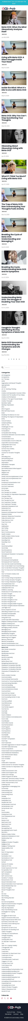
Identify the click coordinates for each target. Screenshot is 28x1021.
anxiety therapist (7, 401)
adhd (3, 381)
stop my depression (8, 908)
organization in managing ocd (11, 786)
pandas (4, 796)
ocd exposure (6, 705)
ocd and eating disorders (9, 683)
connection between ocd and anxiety (13, 435)
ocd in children (6, 715)
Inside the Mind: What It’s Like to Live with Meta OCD (14, 89)
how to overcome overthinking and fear (13, 571)
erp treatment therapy (9, 502)
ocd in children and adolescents (12, 717)
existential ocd (6, 508)
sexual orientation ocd (9, 882)
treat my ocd (6, 949)
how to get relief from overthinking (13, 566)
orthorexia (5, 788)
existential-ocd (6, 510)
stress (3, 914)
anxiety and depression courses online (14, 393)
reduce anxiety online (8, 834)
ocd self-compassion (8, 739)
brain (3, 413)
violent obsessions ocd (9, 989)
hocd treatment (7, 552)
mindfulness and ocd (8, 653)
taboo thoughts (7, 931)
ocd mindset (5, 721)
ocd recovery (6, 733)
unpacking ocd (6, 983)
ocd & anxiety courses (8, 675)
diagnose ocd (6, 470)
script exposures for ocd (9, 868)
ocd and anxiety (7, 677)
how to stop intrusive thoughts (11, 580)
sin (2, 892)
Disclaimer (8, 1014)
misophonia (5, 655)
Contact (16, 1014)
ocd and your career (8, 693)
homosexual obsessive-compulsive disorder (12, 555)
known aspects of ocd (9, 610)
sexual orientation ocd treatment (12, 884)
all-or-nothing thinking (9, 389)
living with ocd (6, 617)
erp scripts (5, 488)
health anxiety (6, 534)
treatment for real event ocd (11, 953)
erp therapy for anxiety (9, 492)
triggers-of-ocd (7, 961)
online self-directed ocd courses (12, 780)
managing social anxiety (9, 631)
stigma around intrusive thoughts (12, 904)
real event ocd (6, 822)
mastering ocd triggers (9, 637)
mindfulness (5, 651)
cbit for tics (5, 425)
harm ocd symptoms (8, 532)
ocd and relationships (8, 687)
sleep (3, 900)
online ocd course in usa (9, 771)
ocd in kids (5, 719)
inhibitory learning (7, 590)
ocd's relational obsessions (10, 753)
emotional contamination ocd (11, 482)
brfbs (3, 419)
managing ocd (6, 629)
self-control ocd (7, 876)
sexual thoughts (7, 888)
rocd (3, 850)
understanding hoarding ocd (10, 971)
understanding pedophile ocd (11, 977)
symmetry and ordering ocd (10, 923)
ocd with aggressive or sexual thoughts (14, 745)
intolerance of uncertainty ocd (11, 592)
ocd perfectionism (7, 725)
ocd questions (6, 731)
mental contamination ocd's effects (13, 645)
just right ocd (6, 608)
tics (3, 943)
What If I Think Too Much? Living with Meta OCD (14, 177)
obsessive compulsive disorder (11, 665)
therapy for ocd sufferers (10, 933)
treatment (5, 951)
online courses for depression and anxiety (12, 768)
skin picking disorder (8, 898)
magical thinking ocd (8, 623)
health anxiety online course (10, 536)
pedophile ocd (6, 798)
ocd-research (6, 757)
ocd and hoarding (7, 685)
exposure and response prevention (12, 512)
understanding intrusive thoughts (12, 973)
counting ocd (6, 451)
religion (4, 840)
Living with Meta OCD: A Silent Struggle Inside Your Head (13, 59)
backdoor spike (6, 403)
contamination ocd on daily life (11, 441)
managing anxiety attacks (10, 627)
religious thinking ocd (8, 846)
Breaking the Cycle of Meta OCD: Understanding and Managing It (12, 237)
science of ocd (6, 866)
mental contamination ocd (10, 643)
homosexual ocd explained (10, 560)
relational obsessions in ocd (10, 836)
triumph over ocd (7, 963)
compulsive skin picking (9, 433)
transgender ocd (7, 947)
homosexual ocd (7, 558)
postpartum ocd (7, 814)
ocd (3, 673)
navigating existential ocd (9, 663)
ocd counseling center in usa (11, 697)
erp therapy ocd (7, 498)
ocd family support (8, 707)
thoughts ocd (6, 937)
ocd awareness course (9, 695)
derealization (6, 466)
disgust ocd (5, 472)
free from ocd (6, 522)
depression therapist (8, 464)
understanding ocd (7, 975)
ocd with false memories (9, 747)
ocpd (3, 761)
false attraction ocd (8, 518)
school (4, 862)
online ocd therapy (8, 774)
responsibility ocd (7, 848)
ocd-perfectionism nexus (9, 755)
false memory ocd (7, 520)
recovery (4, 832)
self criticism (5, 874)
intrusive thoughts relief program (12, 604)
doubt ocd (5, 480)
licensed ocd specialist (9, 614)
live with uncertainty (8, 615)
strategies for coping (8, 912)
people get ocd (6, 802)
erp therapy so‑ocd (8, 500)
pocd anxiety (5, 812)
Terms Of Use (11, 1012)
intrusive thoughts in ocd (9, 600)
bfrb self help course (8, 411)
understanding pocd (8, 979)
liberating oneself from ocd (10, 611)
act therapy (5, 379)
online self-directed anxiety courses (13, 778)
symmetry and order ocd (10, 922)
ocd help (4, 713)
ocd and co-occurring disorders (12, 681)
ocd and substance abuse (10, 689)
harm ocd (5, 530)
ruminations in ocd (7, 858)
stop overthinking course (9, 910)
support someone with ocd (10, 918)
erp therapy (5, 490)
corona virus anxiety (8, 449)
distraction (5, 474)
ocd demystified (7, 701)
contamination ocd (8, 439)
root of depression (7, 852)
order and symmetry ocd (10, 782)
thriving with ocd (7, 939)
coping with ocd (7, 447)
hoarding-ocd (6, 542)
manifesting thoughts (8, 633)
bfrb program (6, 409)
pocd (3, 810)
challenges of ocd (7, 427)
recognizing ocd (7, 828)
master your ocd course (9, 635)
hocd (3, 544)
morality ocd (5, 659)
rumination (5, 854)
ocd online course (7, 723)
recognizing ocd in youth (9, 830)
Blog (21, 1014)
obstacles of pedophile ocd (10, 671)
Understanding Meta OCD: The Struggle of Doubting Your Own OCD (13, 299)
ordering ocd (6, 784)
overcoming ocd (7, 792)
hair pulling (5, 528)
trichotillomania (6, 957)
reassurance (5, 826)
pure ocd (4, 818)
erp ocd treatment (8, 484)
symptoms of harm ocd (9, 928)
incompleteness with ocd (10, 586)
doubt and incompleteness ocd (11, 478)
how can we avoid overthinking (11, 564)
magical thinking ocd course (10, 625)
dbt (3, 454)
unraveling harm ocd (8, 985)
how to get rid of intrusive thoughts (13, 568)
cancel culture (6, 421)
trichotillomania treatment (10, 959)
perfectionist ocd (7, 808)
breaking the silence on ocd (10, 415)
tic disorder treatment (9, 941)
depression (5, 462)
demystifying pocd (7, 458)
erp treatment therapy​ (9, 504)
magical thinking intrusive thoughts (12, 621)
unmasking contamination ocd (11, 981)
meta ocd (4, 34)
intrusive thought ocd (8, 596)
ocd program (6, 727)
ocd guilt (4, 711)
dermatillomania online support (11, 468)
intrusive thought (7, 594)
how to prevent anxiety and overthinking (10, 575)
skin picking (5, 896)
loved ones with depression (10, 619)
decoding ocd (6, 457)
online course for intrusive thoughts (13, 765)
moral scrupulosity (7, 657)
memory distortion (7, 639)
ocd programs (6, 729)
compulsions (5, 431)
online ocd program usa (9, 772)
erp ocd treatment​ (8, 486)
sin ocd (4, 894)
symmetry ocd (6, 926)
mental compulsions (8, 641)
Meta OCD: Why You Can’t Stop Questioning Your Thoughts (14, 118)
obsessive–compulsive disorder (11, 669)
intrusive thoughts (7, 598)
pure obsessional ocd (8, 816)
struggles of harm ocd (9, 916)
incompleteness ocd (8, 584)
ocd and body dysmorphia (10, 679)
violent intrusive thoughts (9, 987)
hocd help (5, 548)
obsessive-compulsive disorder (11, 667)
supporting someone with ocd (11, 920)
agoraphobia (6, 385)
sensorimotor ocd (7, 880)
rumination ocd (6, 856)
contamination (6, 437)
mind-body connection (9, 649)
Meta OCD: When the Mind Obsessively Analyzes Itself (14, 29)
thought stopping (7, 935)
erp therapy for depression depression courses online (14, 495)
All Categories (6, 375)
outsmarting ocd (7, 790)
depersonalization (7, 460)
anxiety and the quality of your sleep (13, 395)
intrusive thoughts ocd (9, 602)
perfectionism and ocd (9, 804)
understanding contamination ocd (12, 969)
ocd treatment (6, 743)
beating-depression (8, 405)
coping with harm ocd (9, 445)
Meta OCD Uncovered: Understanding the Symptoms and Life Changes (12, 345)
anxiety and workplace (9, 397)
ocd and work (6, 691)
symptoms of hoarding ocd (10, 929)
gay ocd (4, 524)
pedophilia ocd (6, 800)
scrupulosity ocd (7, 870)
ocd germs (5, 709)
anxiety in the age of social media (12, 399)
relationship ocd (7, 838)
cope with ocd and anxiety (10, 443)
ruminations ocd (7, 860)
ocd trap (4, 741)
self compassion (7, 872)
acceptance (5, 377)
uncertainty (5, 967)
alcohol (4, 387)
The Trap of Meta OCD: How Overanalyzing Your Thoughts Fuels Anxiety (13, 206)
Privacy (19, 1012)
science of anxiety (7, 864)
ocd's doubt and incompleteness (12, 751)
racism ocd (5, 820)
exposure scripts (7, 514)
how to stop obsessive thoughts (12, 582)
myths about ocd (7, 661)
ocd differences (7, 703)
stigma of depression (8, 906)
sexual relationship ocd (9, 886)
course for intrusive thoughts (11, 453)
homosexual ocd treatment (10, 562)
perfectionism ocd (7, 806)
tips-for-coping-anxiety (9, 945)
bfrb (3, 407)
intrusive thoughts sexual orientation (13, 606)
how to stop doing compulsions (11, 578)
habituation (5, 526)
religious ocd (6, 844)
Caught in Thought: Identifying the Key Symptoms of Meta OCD (13, 330)
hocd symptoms (7, 550)
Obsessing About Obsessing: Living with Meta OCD (12, 148)
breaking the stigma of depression (12, 417)
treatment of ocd (7, 955)
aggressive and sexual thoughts (11, 383)
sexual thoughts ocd (8, 890)
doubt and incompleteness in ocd (12, 476)
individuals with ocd (8, 588)
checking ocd (6, 429)
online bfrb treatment (8, 763)
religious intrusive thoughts (10, 842)
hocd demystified (7, 546)
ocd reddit (5, 735)
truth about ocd (7, 965)
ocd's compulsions (7, 749)
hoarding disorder (7, 538)
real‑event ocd (6, 824)
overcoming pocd (7, 794)
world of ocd (6, 991)
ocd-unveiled (6, 759)
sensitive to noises (7, 878)
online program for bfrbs (9, 776)
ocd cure (4, 699)
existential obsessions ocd (10, 506)
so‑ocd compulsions (8, 902)
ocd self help (6, 737)
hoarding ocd (6, 540)
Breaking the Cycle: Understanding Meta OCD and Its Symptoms (14, 269)
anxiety (4, 391)
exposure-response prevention (11, 516)
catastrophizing (6, 423)
